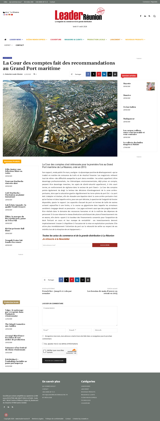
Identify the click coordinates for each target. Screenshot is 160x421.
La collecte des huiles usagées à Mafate (133, 144)
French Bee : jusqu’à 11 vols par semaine (57, 292)
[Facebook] (140, 16)
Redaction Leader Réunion (13, 74)
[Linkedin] (145, 16)
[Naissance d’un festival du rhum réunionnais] (32, 350)
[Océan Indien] (151, 110)
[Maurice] (151, 98)
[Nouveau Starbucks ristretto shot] (32, 184)
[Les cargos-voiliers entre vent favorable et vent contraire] (151, 133)
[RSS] (149, 16)
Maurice (127, 95)
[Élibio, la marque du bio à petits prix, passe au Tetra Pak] (32, 219)
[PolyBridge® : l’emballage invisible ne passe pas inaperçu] (32, 362)
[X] (93, 74)
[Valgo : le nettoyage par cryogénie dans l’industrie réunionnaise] (32, 313)
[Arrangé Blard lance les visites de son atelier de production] (32, 338)
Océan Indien (129, 107)
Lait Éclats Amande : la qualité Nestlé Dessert (15, 206)
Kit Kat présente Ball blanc (14, 230)
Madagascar (129, 119)
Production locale (11, 302)
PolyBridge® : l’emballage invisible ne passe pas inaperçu (16, 361)
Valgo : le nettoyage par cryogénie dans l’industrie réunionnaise (14, 313)
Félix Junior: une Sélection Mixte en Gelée (13, 171)
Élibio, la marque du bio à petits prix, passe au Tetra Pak (15, 219)
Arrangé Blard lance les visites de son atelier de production (15, 338)
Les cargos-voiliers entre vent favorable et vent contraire (134, 132)
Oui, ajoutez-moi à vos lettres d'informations (61, 344)
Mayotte (127, 84)
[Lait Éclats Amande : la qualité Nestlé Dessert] (32, 208)
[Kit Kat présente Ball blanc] (32, 231)
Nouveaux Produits (12, 161)
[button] (154, 16)
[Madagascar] (151, 121)
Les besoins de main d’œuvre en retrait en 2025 (102, 292)
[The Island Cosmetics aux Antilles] (32, 327)
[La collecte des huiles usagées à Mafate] (151, 145)
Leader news (7, 58)
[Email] (109, 74)
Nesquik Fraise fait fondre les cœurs (14, 241)
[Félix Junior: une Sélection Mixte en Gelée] (32, 172)
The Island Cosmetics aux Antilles (15, 325)
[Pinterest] (99, 74)
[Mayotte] (151, 86)
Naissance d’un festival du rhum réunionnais (15, 349)
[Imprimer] (115, 74)
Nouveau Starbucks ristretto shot (14, 182)
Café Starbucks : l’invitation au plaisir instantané (14, 195)
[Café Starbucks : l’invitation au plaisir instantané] (32, 196)
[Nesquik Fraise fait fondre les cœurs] (32, 243)
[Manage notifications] (6, 415)
